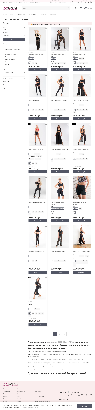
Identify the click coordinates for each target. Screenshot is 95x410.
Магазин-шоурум (13, 2)
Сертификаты (20, 398)
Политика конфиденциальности (42, 398)
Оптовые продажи (21, 388)
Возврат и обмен (7, 398)
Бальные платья (8, 72)
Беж (80, 208)
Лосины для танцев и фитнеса (59, 100)
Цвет (29, 56)
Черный (31, 58)
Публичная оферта (39, 396)
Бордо (58, 154)
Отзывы (31, 2)
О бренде (37, 388)
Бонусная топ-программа (41, 393)
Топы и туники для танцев (12, 52)
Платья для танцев (10, 57)
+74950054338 (88, 2)
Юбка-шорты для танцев (79, 54)
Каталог (5, 2)
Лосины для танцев (33, 100)
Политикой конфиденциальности (29, 407)
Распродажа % (43, 14)
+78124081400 (78, 2)
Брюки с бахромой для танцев (36, 251)
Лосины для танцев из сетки (58, 54)
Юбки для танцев (10, 59)
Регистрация (38, 391)
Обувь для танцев (21, 14)
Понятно (85, 406)
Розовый (39, 156)
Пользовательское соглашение (42, 401)
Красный (81, 58)
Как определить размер (23, 393)
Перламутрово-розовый (57, 208)
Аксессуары (32, 14)
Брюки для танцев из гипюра (36, 54)
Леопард (31, 159)
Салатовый (38, 159)
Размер (29, 61)
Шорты (7, 64)
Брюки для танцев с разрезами (59, 149)
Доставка (5, 396)
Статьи (18, 396)
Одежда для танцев (8, 14)
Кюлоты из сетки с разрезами (81, 149)
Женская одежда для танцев (12, 49)
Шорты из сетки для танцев (35, 149)
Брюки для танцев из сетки (58, 251)
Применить (14, 40)
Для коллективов (21, 391)
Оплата (4, 393)
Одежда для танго (9, 70)
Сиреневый (32, 156)
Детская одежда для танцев (11, 46)
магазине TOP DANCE (59, 342)
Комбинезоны (9, 67)
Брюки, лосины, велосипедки (13, 62)
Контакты (37, 2)
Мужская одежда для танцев (12, 75)
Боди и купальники (10, 54)
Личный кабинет (23, 2)
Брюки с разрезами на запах (80, 100)
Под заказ (53, 14)
